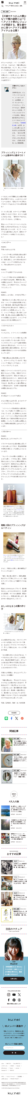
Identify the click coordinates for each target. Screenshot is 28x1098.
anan (3, 1063)
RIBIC (12, 560)
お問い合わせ (5, 1078)
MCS (3, 1076)
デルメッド (5, 555)
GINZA (12, 1066)
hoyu (11, 506)
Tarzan (11, 1068)
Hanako (18, 1066)
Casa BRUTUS (16, 1063)
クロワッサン (5, 1066)
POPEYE (12, 1070)
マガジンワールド (10, 1076)
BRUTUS (9, 1063)
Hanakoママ (4, 1070)
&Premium (4, 1068)
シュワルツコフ (19, 509)
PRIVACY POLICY (14, 1078)
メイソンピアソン (14, 556)
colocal (17, 1068)
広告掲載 (20, 1076)
